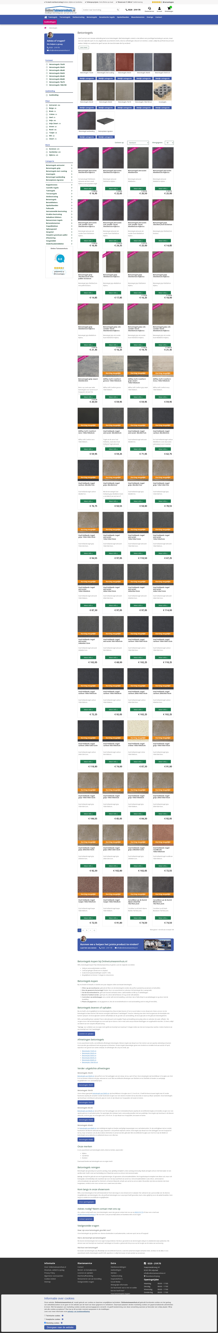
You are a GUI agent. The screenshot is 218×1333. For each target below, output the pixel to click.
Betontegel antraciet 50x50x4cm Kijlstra (87, 171)
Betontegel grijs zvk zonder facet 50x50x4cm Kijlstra (112, 329)
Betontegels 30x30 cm (89, 1053)
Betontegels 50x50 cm (162, 73)
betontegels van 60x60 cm (88, 1128)
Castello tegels (52, 188)
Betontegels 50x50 (57, 73)
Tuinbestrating (116, 1276)
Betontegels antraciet (55, 165)
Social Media (115, 1282)
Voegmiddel (51, 241)
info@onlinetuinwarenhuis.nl (59, 50)
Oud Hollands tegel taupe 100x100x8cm (111, 901)
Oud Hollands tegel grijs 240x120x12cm (111, 849)
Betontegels (92, 17)
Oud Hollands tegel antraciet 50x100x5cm (112, 640)
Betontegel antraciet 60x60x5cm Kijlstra (162, 171)
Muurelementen (137, 17)
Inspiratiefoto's (117, 1279)
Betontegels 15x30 (57, 64)
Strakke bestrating (54, 214)
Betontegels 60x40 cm (89, 1058)
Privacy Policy (49, 1273)
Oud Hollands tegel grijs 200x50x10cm (86, 849)
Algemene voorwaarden (53, 1276)
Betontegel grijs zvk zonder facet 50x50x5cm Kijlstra (136, 329)
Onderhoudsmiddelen (55, 244)
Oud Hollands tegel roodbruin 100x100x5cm (161, 850)
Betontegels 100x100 (57, 85)
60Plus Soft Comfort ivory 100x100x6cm (162, 380)
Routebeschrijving (152, 1276)
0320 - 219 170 (106, 948)
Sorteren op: (119, 142)
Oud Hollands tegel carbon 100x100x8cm (112, 692)
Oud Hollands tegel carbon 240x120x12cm (88, 744)
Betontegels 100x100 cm (143, 102)
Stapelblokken (52, 226)
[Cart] (169, 8)
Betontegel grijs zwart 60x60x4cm (88, 380)
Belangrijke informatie (119, 1285)
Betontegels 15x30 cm (89, 1051)
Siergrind (49, 232)
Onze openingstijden (86, 1202)
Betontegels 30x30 (57, 67)
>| (94, 930)
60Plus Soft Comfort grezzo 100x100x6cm (112, 380)
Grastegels (50, 174)
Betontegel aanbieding (55, 177)
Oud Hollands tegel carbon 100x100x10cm (137, 640)
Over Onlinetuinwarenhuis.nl (55, 1267)
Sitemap (47, 1282)
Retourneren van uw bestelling (90, 1279)
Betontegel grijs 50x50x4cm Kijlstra (136, 276)
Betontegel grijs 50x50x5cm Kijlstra (161, 276)
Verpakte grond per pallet (56, 235)
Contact (158, 17)
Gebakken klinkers (53, 217)
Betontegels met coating (56, 171)
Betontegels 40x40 (57, 70)
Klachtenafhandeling (85, 1276)
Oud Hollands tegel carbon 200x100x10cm (137, 692)
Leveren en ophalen (86, 1034)
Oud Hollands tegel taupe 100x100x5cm (87, 901)
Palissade (50, 208)
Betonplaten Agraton (55, 180)
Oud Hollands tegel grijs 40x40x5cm (111, 484)
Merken (114, 1273)
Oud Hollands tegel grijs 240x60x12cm (136, 849)
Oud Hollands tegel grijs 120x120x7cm (161, 484)
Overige (150, 17)
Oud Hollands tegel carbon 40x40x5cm (161, 432)
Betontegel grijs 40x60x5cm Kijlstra (111, 276)
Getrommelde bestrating (56, 211)
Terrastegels (64, 17)
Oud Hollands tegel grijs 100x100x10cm (161, 744)
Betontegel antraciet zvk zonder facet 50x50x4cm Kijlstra (87, 224)
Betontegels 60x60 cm (89, 1060)
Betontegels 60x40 (57, 76)
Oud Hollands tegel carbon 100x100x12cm (162, 640)
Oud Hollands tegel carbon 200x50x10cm (162, 692)
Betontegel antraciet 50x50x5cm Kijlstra (112, 171)
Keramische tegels (107, 17)
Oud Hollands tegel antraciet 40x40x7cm (137, 432)
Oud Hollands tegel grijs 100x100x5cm (111, 797)
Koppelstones (51, 185)
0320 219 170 (139, 1212)
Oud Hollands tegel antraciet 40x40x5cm (112, 432)
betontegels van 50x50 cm (101, 1093)
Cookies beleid (50, 1279)
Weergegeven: (154, 142)
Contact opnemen (85, 1219)
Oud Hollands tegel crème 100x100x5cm (137, 744)
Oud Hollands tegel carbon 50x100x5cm (111, 744)
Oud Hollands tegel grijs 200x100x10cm (161, 797)
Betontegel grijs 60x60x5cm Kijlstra (86, 328)
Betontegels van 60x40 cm (86, 1111)
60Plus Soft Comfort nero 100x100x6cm (87, 432)
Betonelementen (53, 223)
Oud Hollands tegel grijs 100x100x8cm (136, 797)
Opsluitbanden (123, 17)
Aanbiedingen (50, 22)
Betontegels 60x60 (57, 79)
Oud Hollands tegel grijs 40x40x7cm (136, 484)
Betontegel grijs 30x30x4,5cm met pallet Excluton (85, 277)
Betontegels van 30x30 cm (86, 1076)
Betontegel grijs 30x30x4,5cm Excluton (162, 223)
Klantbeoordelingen (118, 1267)
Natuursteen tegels (54, 220)
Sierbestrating (78, 17)
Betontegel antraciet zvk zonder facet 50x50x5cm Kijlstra (112, 224)
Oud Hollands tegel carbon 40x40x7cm (86, 484)
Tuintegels (52, 17)
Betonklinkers (52, 202)
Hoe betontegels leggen (120, 1293)
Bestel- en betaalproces (87, 1270)
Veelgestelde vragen (86, 1282)
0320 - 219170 (54, 47)
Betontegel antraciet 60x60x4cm (137, 171)
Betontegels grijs (53, 168)
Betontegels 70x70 (57, 82)
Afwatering (51, 238)
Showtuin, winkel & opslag (54, 1270)
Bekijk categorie (87, 78)
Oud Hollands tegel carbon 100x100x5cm (87, 692)
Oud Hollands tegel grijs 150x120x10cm (86, 536)
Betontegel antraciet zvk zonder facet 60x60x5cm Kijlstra (137, 224)
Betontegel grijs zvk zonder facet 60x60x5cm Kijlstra (161, 329)
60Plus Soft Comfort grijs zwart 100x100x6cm (137, 381)
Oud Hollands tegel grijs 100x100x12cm (86, 797)
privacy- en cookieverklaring (79, 1311)
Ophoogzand (51, 229)
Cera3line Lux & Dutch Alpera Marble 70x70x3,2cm (137, 902)
